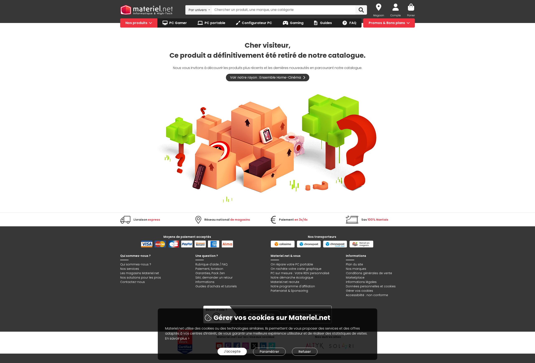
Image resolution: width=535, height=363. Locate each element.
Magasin (378, 15)
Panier (411, 15)
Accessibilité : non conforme (367, 295)
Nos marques (356, 269)
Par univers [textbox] (198, 10)
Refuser (304, 351)
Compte (395, 15)
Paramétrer (269, 351)
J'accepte (232, 351)
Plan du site (354, 264)
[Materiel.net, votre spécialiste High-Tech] (146, 10)
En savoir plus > (177, 338)
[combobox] (198, 9)
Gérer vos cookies (359, 291)
